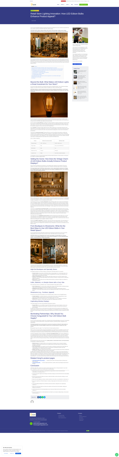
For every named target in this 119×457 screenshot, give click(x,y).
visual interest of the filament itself (42, 208)
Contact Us (76, 4)
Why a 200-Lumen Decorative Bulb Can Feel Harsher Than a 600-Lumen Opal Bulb (82, 87)
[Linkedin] (88, 430)
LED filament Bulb (35, 10)
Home (58, 4)
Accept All (18, 453)
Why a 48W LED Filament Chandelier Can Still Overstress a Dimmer (82, 82)
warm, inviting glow (44, 201)
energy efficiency (40, 122)
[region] (12, 450)
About (67, 4)
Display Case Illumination (36, 276)
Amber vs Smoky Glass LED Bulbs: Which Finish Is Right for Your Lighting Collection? (82, 97)
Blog (72, 4)
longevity (34, 127)
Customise (6, 453)
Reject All (12, 453)
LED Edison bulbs (55, 271)
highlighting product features (44, 215)
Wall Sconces (34, 279)
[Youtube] (32, 1)
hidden (36, 66)
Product (62, 4)
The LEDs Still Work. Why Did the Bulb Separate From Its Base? (82, 71)
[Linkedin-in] (30, 1)
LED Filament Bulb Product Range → (39, 360)
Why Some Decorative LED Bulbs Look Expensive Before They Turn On (82, 92)
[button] (38, 397)
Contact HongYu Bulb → (36, 362)
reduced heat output (39, 132)
